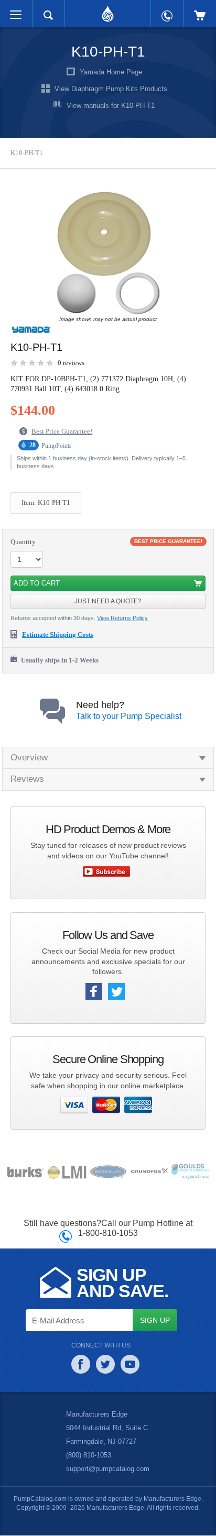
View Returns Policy (124, 618)
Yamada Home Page (111, 72)
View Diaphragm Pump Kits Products (110, 89)
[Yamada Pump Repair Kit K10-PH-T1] (105, 253)
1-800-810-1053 (108, 1233)
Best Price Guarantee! (64, 432)
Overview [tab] (29, 758)
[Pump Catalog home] (108, 11)
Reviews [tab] (26, 779)
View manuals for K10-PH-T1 (111, 106)
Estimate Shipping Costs (62, 635)
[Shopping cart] (199, 10)
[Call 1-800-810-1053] (167, 10)
